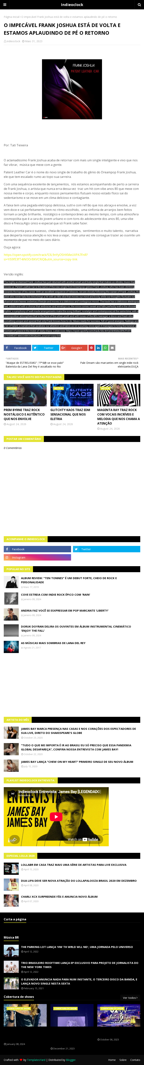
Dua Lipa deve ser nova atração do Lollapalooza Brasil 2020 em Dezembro (79, 880)
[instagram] (37, 557)
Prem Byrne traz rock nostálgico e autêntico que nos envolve (24, 414)
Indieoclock (72, 4)
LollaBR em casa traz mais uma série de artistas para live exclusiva (73, 865)
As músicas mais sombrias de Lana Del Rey (53, 643)
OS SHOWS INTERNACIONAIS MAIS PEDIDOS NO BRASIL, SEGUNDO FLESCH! (25, 1034)
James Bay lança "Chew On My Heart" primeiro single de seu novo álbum (77, 762)
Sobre (123, 1060)
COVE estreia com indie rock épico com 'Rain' (55, 594)
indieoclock (13, 41)
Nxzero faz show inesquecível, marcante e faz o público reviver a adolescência (71, 1037)
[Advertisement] (72, 685)
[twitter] (106, 549)
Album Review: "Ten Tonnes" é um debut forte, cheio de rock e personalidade (69, 580)
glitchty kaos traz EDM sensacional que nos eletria (70, 414)
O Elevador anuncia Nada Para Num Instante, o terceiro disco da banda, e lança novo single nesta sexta (79, 981)
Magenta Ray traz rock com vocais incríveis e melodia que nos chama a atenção (118, 416)
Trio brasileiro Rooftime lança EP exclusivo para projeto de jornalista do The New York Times (79, 965)
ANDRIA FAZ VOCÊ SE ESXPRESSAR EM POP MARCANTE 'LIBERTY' (65, 610)
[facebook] (37, 549)
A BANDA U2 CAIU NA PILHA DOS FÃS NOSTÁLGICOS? (117, 1032)
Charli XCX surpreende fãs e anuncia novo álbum (59, 896)
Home (112, 1060)
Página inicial (11, 17)
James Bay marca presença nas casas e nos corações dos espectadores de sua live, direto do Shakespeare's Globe (78, 731)
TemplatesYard (36, 1060)
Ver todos (129, 998)
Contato (135, 1060)
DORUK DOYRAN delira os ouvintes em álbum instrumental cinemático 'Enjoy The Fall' (76, 629)
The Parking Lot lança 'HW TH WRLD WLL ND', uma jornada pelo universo (77, 947)
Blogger (71, 1060)
